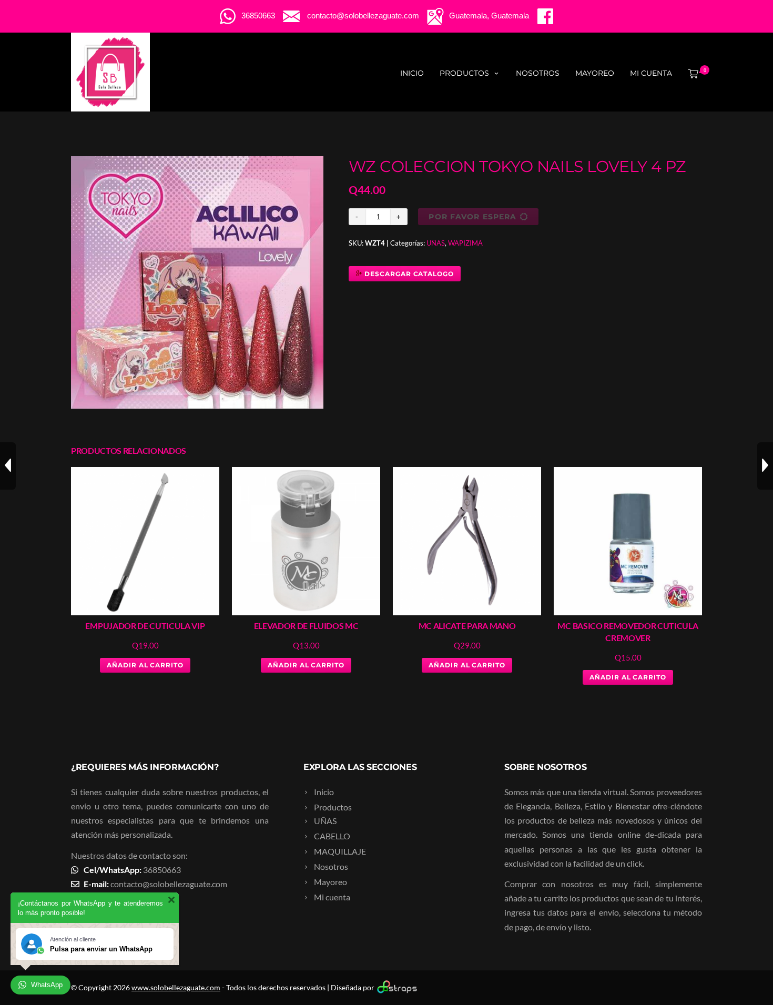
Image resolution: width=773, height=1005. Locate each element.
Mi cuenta (651, 73)
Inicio (412, 73)
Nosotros (538, 73)
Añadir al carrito (145, 665)
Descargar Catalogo (408, 274)
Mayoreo (594, 73)
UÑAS (435, 243)
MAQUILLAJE (340, 851)
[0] (691, 73)
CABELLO (332, 836)
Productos (464, 73)
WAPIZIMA (465, 243)
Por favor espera (472, 216)
